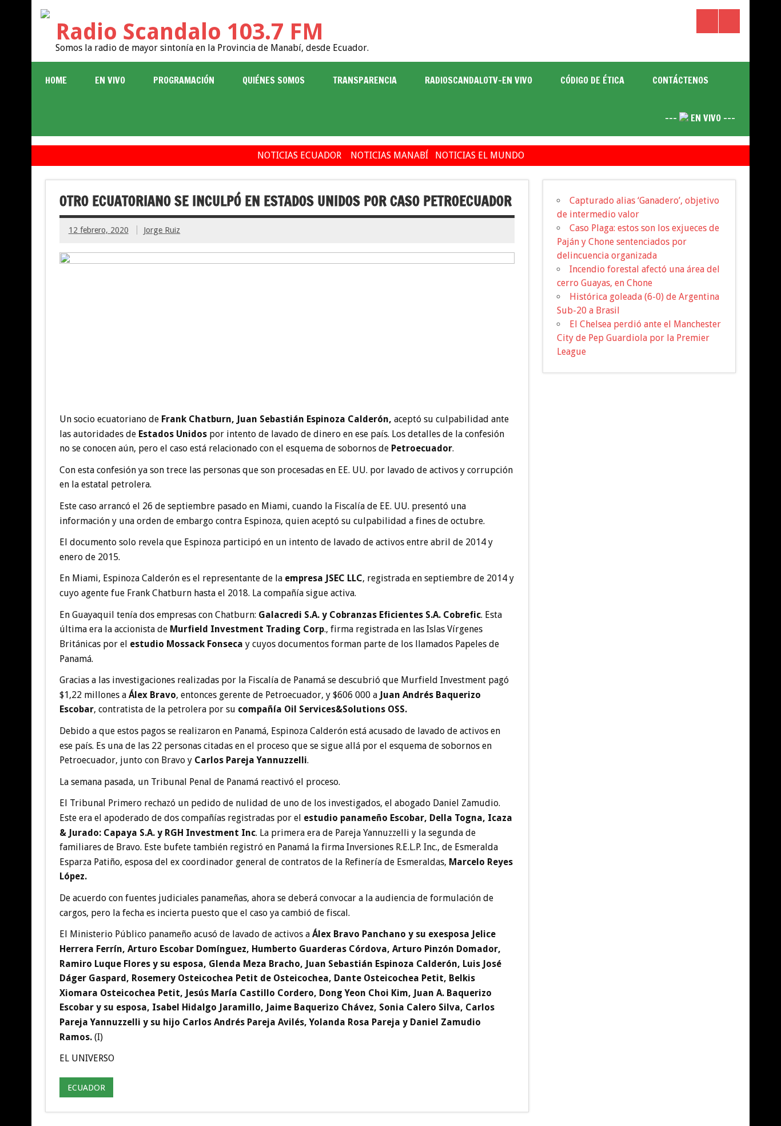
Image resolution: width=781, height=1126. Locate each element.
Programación (183, 80)
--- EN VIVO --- (700, 118)
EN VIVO (110, 80)
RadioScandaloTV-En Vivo (478, 80)
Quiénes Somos (273, 80)
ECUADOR (86, 1087)
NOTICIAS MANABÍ (389, 155)
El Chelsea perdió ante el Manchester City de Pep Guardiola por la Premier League (639, 338)
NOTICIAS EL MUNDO (479, 155)
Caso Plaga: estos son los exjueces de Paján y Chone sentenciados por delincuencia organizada (638, 242)
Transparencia (365, 80)
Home (56, 80)
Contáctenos (680, 80)
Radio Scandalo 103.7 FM (189, 31)
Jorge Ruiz (162, 230)
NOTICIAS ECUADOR (299, 155)
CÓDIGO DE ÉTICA (592, 80)
